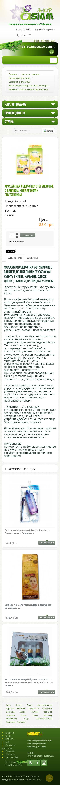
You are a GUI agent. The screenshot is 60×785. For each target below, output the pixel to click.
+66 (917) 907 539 (36, 746)
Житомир (48, 715)
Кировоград (11, 718)
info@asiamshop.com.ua (40, 755)
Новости (9, 738)
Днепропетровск (44, 705)
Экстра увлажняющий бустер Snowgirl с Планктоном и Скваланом (27, 532)
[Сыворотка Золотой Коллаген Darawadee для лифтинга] (30, 577)
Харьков (10, 708)
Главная (9, 732)
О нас (8, 735)
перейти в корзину (44, 29)
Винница (10, 712)
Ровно (23, 715)
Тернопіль (10, 722)
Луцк (26, 718)
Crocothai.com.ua (14, 765)
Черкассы (10, 715)
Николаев (20, 708)
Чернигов (48, 712)
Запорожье (47, 708)
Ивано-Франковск (44, 718)
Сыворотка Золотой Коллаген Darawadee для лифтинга (28, 606)
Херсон (23, 712)
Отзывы (32, 258)
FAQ (7, 741)
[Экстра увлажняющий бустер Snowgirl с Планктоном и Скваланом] (30, 502)
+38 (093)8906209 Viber (37, 47)
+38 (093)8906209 (36, 743)
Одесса (19, 705)
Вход (36, 40)
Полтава (35, 712)
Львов (29, 705)
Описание (15, 258)
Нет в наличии (27, 235)
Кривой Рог (33, 708)
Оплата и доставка (8, 747)
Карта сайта (11, 757)
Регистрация (48, 40)
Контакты (10, 754)
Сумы (35, 715)
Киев (8, 705)
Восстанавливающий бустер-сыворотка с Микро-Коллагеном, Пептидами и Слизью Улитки (29, 682)
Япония (33, 206)
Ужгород (21, 722)
